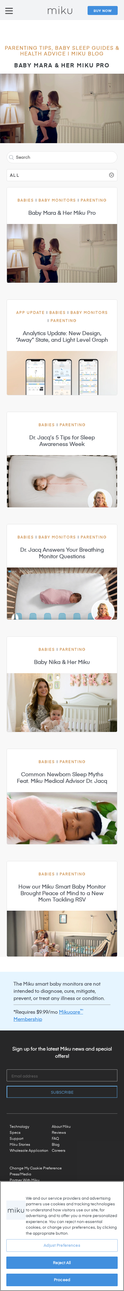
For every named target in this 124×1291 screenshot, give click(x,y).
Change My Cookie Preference (36, 1168)
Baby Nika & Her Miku (62, 662)
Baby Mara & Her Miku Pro (62, 65)
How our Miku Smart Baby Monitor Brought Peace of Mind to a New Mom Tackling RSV (62, 893)
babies (28, 200)
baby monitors (60, 200)
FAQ (55, 1138)
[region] (62, 1236)
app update (32, 312)
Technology (19, 1126)
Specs (15, 1132)
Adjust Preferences (62, 1245)
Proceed (62, 1279)
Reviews (59, 1132)
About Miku (61, 1126)
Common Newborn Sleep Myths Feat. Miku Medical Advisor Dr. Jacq (62, 777)
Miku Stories (20, 1144)
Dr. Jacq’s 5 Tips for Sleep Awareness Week (62, 440)
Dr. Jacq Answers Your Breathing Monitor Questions (62, 552)
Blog (56, 1144)
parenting (94, 200)
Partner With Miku (24, 1180)
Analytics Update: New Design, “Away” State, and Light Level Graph (62, 336)
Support (16, 1138)
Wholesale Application (29, 1150)
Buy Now (103, 10)
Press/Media (20, 1174)
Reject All (62, 1262)
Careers (58, 1150)
